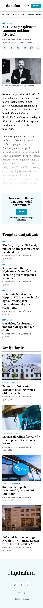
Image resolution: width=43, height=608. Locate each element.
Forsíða (5, 14)
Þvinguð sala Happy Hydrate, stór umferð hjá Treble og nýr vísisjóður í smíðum (19, 273)
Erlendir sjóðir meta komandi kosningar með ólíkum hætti (18, 390)
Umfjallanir (18, 14)
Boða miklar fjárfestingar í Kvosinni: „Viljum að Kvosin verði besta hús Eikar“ (20, 541)
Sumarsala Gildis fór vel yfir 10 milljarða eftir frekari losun (21, 440)
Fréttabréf (7, 23)
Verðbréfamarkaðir (11, 383)
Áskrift (36, 6)
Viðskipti (6, 534)
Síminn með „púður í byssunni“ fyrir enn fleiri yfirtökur (19, 490)
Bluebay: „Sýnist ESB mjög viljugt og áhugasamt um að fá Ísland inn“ (20, 249)
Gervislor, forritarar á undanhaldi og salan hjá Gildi (18, 327)
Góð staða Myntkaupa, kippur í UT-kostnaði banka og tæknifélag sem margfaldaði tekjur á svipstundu (21, 301)
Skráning (21, 592)
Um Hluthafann (35, 14)
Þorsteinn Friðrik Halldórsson (16, 39)
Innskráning (21, 220)
